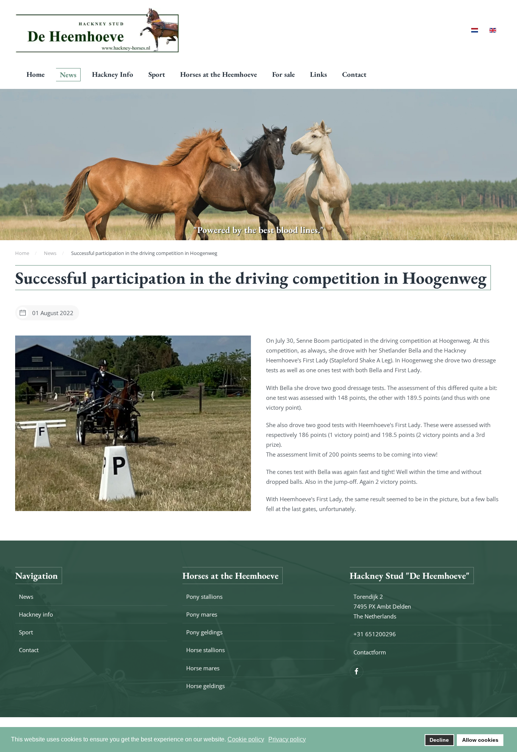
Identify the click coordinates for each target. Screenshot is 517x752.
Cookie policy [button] (245, 739)
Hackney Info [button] (112, 74)
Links (318, 74)
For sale (283, 74)
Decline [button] (439, 740)
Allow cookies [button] (480, 740)
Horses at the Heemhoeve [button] (218, 74)
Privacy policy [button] (287, 739)
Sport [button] (156, 74)
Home (35, 74)
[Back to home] (97, 30)
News (68, 74)
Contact (354, 74)
